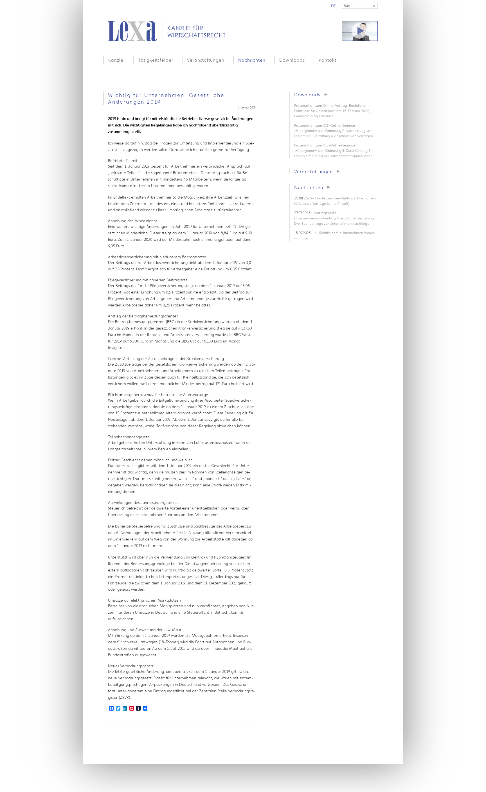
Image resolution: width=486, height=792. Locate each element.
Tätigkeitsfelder (155, 60)
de (333, 5)
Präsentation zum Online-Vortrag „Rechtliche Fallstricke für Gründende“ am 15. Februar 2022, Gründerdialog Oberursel (332, 110)
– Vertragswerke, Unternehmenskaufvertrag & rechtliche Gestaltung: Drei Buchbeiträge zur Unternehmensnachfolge (334, 218)
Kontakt (327, 60)
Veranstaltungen (205, 60)
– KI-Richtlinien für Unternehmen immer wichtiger (334, 235)
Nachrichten (252, 60)
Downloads (292, 60)
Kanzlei (116, 60)
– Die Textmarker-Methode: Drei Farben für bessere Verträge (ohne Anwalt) (335, 201)
